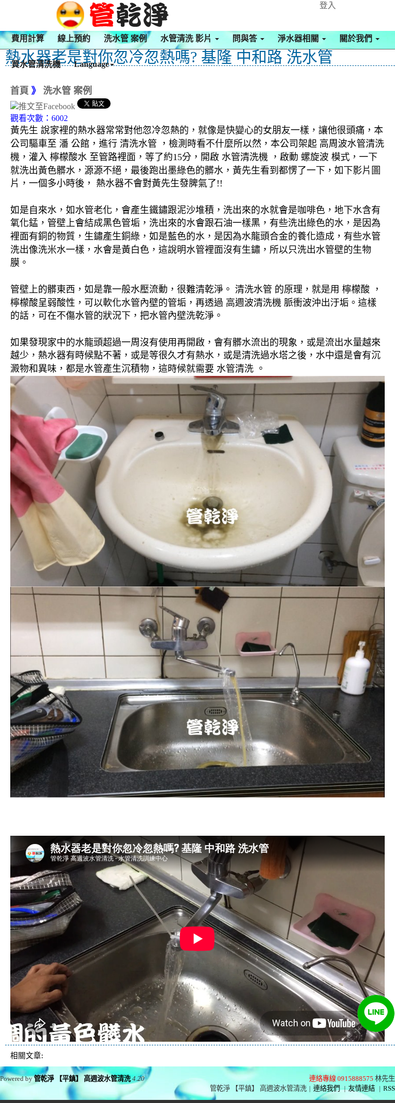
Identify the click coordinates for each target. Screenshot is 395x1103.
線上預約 (74, 38)
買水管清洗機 (36, 64)
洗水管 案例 (125, 38)
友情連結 (361, 1088)
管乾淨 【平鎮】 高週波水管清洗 (82, 1078)
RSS (389, 1088)
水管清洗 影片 (187, 38)
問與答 (245, 38)
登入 (327, 5)
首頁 (19, 90)
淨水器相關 (299, 38)
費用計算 (27, 38)
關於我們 (356, 38)
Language (91, 64)
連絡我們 (326, 1088)
